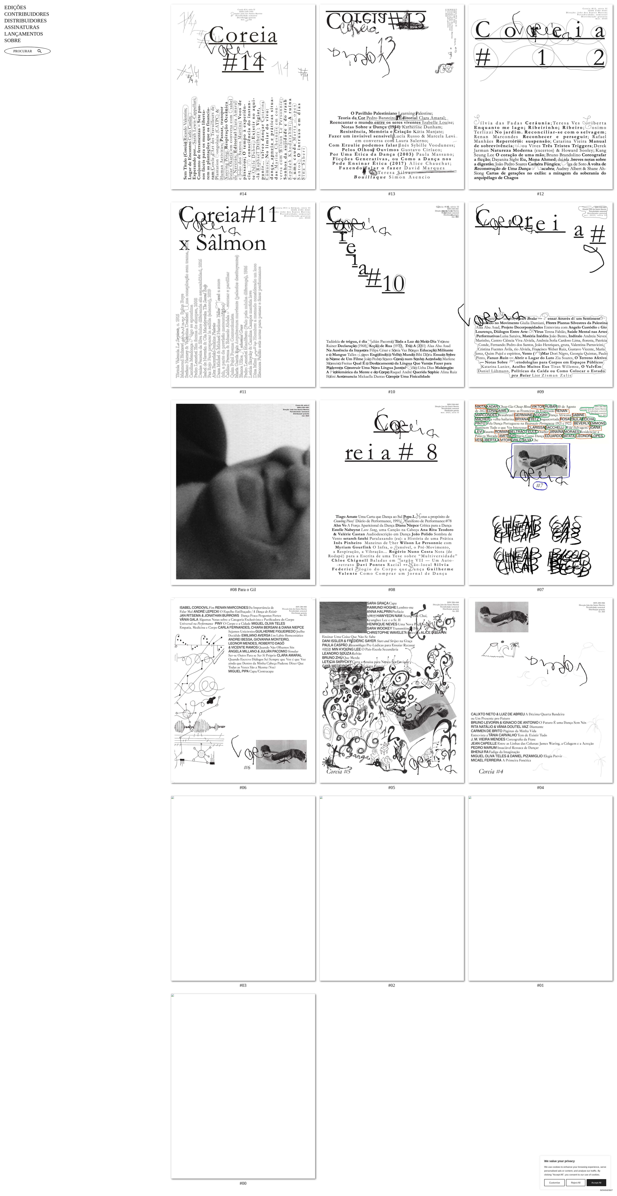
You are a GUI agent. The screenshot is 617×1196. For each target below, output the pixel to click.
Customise (554, 1182)
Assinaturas (21, 27)
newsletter (606, 1189)
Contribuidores (26, 14)
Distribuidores (25, 20)
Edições (15, 7)
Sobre (12, 40)
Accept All (596, 1182)
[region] (575, 1173)
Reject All (575, 1182)
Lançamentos (23, 34)
